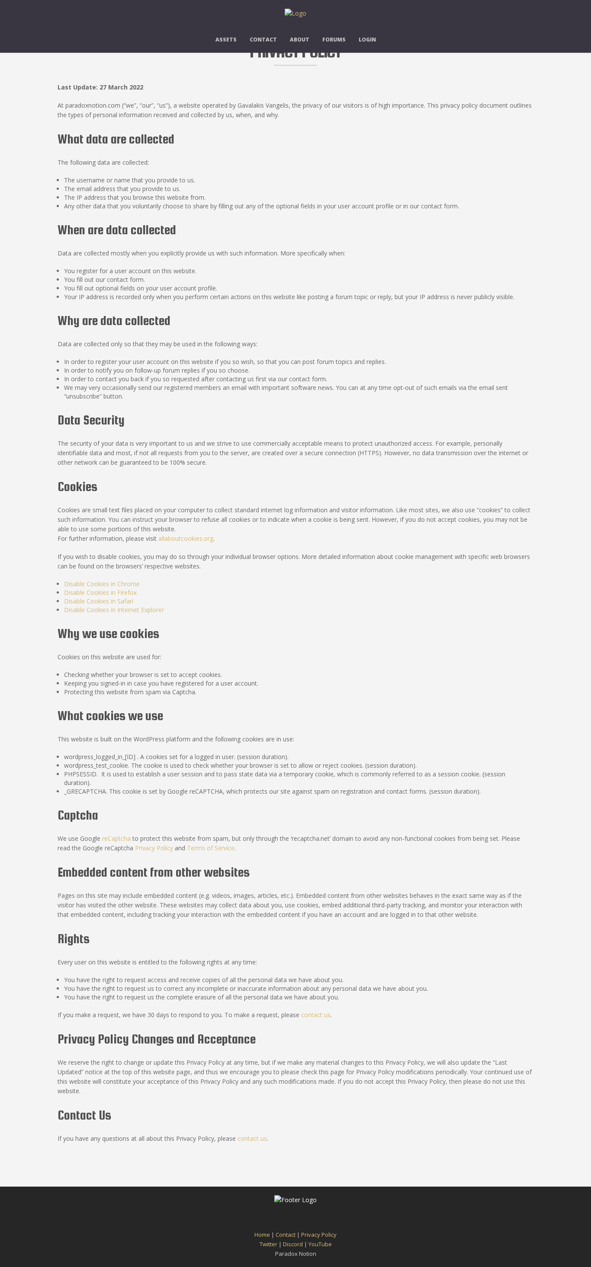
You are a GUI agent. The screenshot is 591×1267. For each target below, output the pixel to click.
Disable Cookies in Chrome (102, 584)
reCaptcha (116, 838)
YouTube (320, 1244)
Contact (263, 39)
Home (262, 1234)
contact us (316, 1015)
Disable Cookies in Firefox (100, 592)
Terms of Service (210, 848)
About (299, 39)
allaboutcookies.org (185, 538)
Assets (226, 39)
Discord (293, 1244)
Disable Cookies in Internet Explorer (114, 610)
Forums (334, 39)
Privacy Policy (154, 848)
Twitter (268, 1244)
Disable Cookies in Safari (98, 601)
